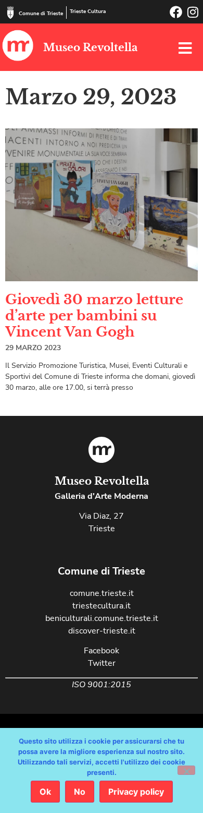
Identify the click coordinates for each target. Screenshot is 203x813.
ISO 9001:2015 (101, 684)
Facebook (101, 650)
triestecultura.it (101, 606)
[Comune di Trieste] (10, 12)
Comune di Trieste (41, 13)
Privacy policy (136, 791)
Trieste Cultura (88, 11)
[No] (186, 770)
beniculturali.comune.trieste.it (101, 618)
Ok (45, 791)
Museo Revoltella (90, 47)
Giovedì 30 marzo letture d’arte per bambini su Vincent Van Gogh (94, 315)
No (79, 791)
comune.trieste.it (102, 593)
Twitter (102, 663)
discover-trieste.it (101, 631)
